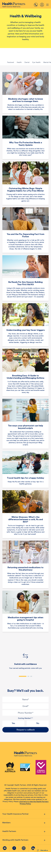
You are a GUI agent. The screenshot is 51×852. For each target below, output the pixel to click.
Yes (13, 723)
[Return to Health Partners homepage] (13, 4)
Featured (10, 62)
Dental (26, 62)
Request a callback (25, 730)
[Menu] (37, 5)
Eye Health (36, 62)
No (37, 723)
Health (19, 62)
